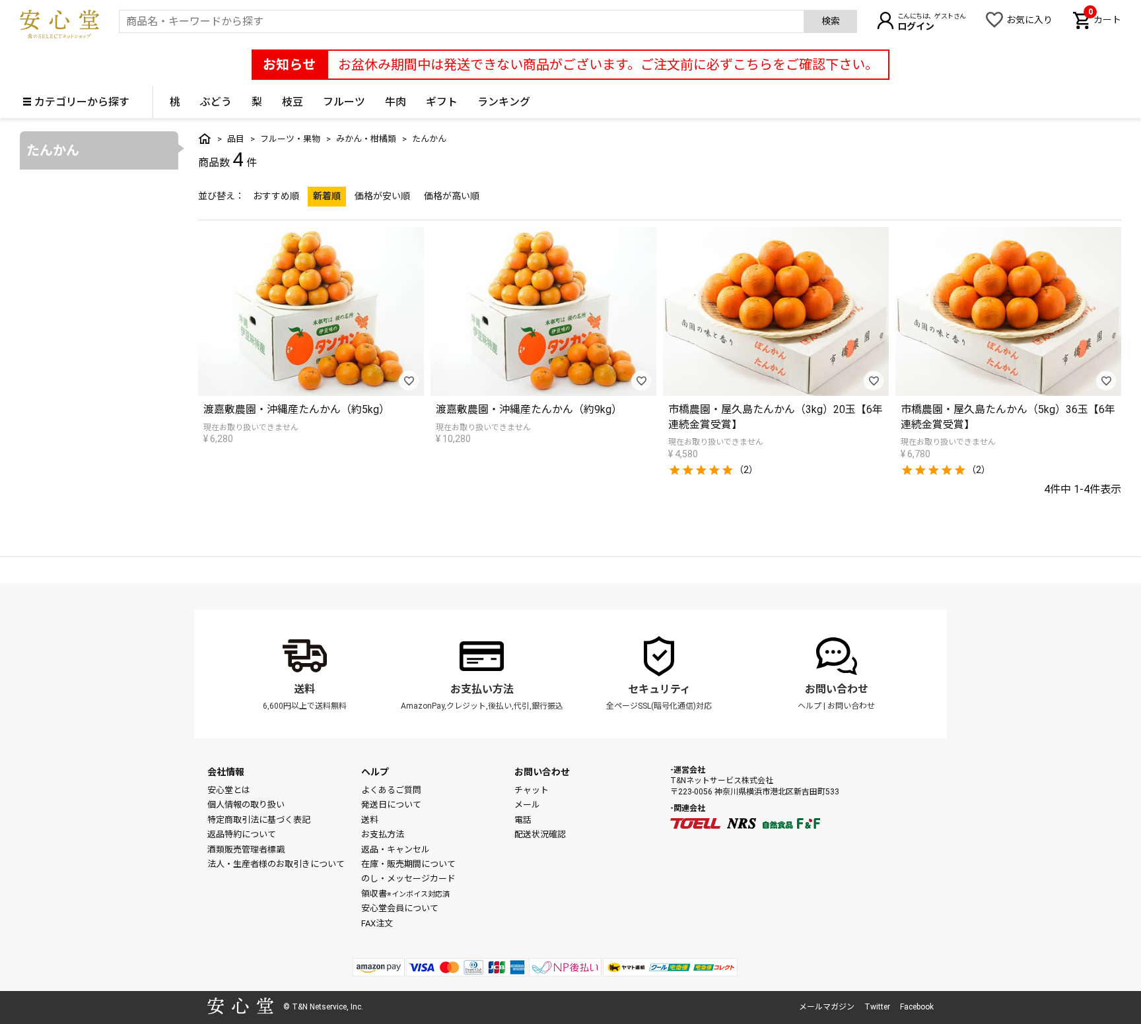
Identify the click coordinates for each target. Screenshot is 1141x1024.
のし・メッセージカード (408, 878)
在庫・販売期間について (408, 864)
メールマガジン (826, 1006)
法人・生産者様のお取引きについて (276, 864)
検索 (830, 21)
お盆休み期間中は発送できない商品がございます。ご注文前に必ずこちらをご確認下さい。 (608, 65)
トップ (204, 138)
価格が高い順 (451, 196)
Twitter (877, 1006)
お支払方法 (382, 834)
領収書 (405, 894)
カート (1104, 18)
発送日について (391, 805)
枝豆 (292, 102)
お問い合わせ (836, 689)
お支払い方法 (482, 689)
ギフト (442, 102)
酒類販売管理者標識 (246, 849)
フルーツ (344, 102)
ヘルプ (809, 706)
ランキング (503, 102)
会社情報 (225, 772)
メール (527, 805)
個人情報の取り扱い (246, 805)
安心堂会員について (399, 908)
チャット (531, 790)
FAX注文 (377, 923)
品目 (235, 139)
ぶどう (216, 102)
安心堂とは (228, 790)
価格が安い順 (382, 196)
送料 (304, 689)
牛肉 (395, 102)
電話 (523, 820)
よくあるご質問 (391, 790)
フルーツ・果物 (290, 139)
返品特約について (241, 834)
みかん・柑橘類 (366, 139)
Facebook (917, 1006)
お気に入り (1029, 20)
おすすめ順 (276, 196)
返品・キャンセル (395, 849)
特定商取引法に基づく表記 (258, 820)
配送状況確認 (540, 834)
